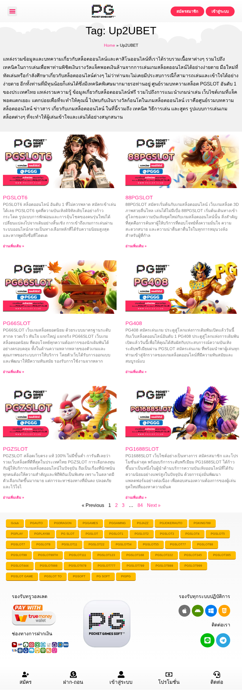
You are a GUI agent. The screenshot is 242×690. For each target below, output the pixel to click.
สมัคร (25, 682)
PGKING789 (202, 523)
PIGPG (126, 576)
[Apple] (184, 611)
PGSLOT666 (49, 565)
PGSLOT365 (222, 555)
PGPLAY (17, 533)
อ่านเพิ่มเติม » (13, 246)
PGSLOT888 (164, 565)
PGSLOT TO (53, 576)
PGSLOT (92, 533)
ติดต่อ (216, 682)
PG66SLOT (16, 323)
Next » (154, 505)
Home (109, 45)
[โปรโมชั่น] (169, 674)
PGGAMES (90, 523)
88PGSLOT (139, 198)
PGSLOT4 (192, 533)
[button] (12, 11)
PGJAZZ (142, 523)
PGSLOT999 (193, 565)
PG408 (133, 323)
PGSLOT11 (69, 544)
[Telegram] (223, 640)
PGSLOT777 (106, 565)
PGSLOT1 (116, 533)
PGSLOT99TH (48, 555)
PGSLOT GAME (22, 576)
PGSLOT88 (205, 544)
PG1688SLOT (142, 449)
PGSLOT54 (124, 544)
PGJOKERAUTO (171, 523)
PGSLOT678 (77, 565)
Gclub (15, 523)
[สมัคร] (25, 674)
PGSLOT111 (77, 555)
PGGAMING (117, 523)
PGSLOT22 (96, 544)
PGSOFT (79, 576)
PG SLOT (67, 533)
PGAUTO (36, 523)
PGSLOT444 (20, 565)
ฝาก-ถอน (73, 682)
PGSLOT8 (43, 544)
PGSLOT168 (135, 555)
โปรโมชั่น (169, 682)
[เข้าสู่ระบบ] (121, 674)
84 (140, 505)
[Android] (198, 611)
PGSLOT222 (164, 555)
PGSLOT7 (18, 544)
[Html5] (224, 611)
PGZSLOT (15, 449)
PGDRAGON (62, 523)
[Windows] (211, 611)
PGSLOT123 (106, 555)
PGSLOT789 (135, 565)
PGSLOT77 (178, 544)
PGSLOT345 (193, 555)
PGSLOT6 (15, 198)
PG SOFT (103, 576)
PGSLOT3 (167, 533)
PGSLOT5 (218, 533)
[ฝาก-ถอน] (73, 674)
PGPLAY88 (42, 533)
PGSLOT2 (142, 533)
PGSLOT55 (151, 544)
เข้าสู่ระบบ (121, 682)
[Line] (207, 640)
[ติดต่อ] (216, 674)
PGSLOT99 (19, 555)
